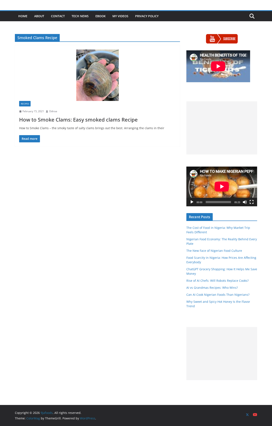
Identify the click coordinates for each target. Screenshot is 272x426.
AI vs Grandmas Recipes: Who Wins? (212, 288)
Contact (58, 16)
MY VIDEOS (120, 16)
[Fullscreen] (251, 202)
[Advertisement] (221, 127)
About (39, 16)
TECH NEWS (80, 16)
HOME (22, 16)
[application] (221, 186)
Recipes (25, 103)
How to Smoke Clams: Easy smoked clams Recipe (78, 119)
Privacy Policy (147, 16)
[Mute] (245, 202)
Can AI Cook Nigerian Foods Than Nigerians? (217, 295)
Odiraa (53, 111)
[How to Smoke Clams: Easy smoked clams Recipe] (97, 75)
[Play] (192, 202)
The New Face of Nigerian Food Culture (214, 251)
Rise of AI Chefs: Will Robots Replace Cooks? (217, 281)
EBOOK (100, 16)
